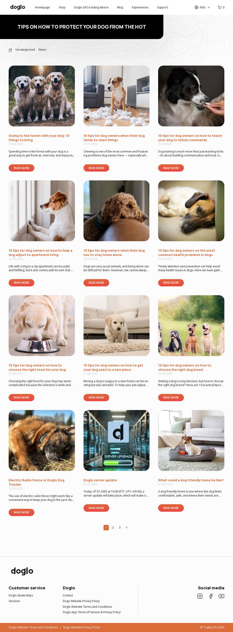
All (10, 50)
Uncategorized (25, 50)
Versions (14, 601)
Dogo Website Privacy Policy (81, 601)
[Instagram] (200, 596)
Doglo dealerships (21, 595)
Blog (120, 7)
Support (162, 7)
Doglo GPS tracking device (91, 7)
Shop (62, 7)
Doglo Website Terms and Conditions (87, 607)
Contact (68, 595)
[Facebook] (211, 596)
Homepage (42, 7)
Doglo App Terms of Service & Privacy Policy (92, 612)
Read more (21, 168)
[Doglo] (22, 575)
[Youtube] (221, 596)
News (42, 50)
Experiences (140, 7)
